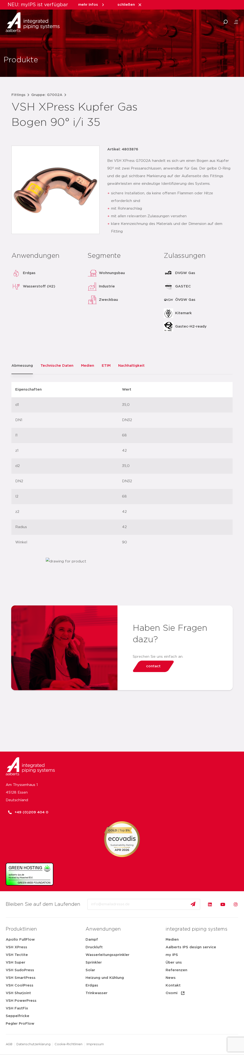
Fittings (18, 95)
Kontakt (173, 985)
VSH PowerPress (21, 1000)
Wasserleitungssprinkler (107, 955)
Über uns (174, 962)
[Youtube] (222, 904)
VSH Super (15, 962)
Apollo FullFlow (20, 939)
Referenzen (176, 970)
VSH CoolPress (19, 985)
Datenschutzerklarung (33, 1044)
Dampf (92, 939)
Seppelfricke (17, 1016)
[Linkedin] (210, 904)
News (171, 978)
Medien (172, 939)
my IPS (172, 955)
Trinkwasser (96, 993)
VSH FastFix (17, 1008)
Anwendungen (103, 929)
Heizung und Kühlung (105, 978)
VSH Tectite (17, 955)
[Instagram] (235, 904)
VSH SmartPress (21, 978)
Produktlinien (21, 929)
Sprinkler (94, 962)
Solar (90, 970)
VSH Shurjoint (18, 993)
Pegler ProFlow (20, 1023)
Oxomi (172, 993)
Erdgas (92, 985)
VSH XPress (16, 947)
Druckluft (94, 947)
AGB (9, 1044)
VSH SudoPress (20, 970)
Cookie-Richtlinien (68, 1044)
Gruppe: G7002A (46, 95)
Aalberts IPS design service (191, 947)
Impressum (95, 1044)
